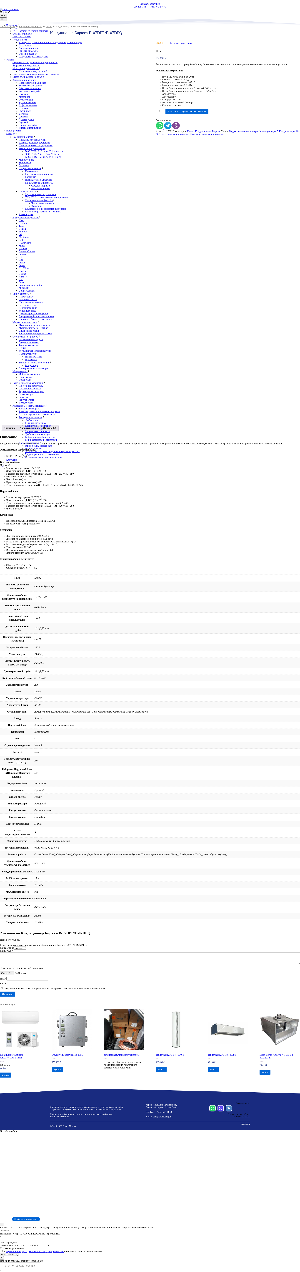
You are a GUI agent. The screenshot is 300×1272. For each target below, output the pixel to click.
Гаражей (23, 122)
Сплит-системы (20, 293)
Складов (23, 108)
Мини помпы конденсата (38, 445)
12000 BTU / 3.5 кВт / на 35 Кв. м (43, 157)
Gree (21, 257)
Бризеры (23, 397)
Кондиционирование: (24, 80)
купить (5, 1075)
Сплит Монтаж (69, 1126)
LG (20, 234)
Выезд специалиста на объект (28, 77)
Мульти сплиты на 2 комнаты (34, 325)
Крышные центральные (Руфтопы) (43, 211)
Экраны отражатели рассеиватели (37, 414)
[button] (7, 12)
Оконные (24, 165)
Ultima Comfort (26, 290)
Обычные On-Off (28, 299)
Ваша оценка (7, 948)
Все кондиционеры (22, 137)
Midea (22, 245)
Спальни (23, 116)
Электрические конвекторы (33, 368)
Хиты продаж (26, 214)
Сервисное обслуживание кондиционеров (35, 62)
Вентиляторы (26, 394)
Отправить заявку (9, 1254)
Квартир (23, 94)
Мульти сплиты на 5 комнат (33, 328)
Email (4, 983)
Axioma (23, 248)
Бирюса (23, 231)
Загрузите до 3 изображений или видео (22, 968)
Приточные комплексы (31, 385)
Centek (22, 228)
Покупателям (19, 39)
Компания (11, 25)
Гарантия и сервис (28, 51)
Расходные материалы (30, 417)
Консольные (31, 171)
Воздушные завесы (29, 342)
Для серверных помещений (33, 313)
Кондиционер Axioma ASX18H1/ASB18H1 (11, 1056)
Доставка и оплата (28, 48)
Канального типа (28, 308)
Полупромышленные (30, 168)
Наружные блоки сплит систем (35, 319)
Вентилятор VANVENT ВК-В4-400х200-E (277, 1056)
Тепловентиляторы (29, 345)
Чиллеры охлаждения (42, 203)
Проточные (31, 359)
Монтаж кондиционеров (25, 68)
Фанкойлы (36, 206)
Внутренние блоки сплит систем (36, 316)
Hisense (23, 276)
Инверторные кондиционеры (34, 142)
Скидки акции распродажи (33, 56)
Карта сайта (245, 1124)
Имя (3, 978)
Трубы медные (33, 420)
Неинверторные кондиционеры (35, 145)
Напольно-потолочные (31, 302)
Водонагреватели (28, 354)
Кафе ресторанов (28, 105)
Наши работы (13, 130)
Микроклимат (20, 371)
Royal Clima (25, 243)
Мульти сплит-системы (24, 322)
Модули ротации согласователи (42, 454)
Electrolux (24, 237)
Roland (22, 273)
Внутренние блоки (29, 330)
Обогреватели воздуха (31, 339)
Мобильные (25, 162)
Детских (23, 113)
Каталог (10, 133)
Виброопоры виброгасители (40, 437)
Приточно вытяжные (30, 388)
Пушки (22, 348)
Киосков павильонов (30, 127)
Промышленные (27, 191)
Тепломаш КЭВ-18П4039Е (222, 1054)
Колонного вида (27, 310)
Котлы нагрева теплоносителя (35, 350)
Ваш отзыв (6, 951)
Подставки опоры (34, 428)
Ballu (21, 240)
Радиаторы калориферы (31, 391)
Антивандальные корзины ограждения (39, 411)
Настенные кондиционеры (33, 139)
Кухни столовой (27, 102)
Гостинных (25, 111)
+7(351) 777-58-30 (163, 1112)
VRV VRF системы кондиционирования (46, 197)
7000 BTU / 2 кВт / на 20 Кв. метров (44, 151)
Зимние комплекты (35, 448)
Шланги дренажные (35, 423)
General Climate (27, 251)
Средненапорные (40, 185)
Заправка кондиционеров (26, 65)
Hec (21, 259)
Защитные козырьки (29, 408)
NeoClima (24, 268)
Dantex (22, 271)
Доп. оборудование (29, 443)
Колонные (30, 177)
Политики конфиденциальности (46, 1251)
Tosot (21, 226)
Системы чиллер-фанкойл (39, 200)
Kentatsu (23, 223)
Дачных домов (26, 119)
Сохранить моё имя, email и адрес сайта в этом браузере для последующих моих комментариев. (54, 988)
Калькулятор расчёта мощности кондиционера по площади (50, 42)
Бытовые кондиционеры (32, 148)
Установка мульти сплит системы (121, 1054)
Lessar (22, 265)
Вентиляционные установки (27, 383)
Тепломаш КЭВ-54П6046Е (170, 1054)
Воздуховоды (26, 402)
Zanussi (22, 254)
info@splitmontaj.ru (162, 1117)
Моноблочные (26, 159)
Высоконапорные (40, 188)
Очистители (25, 377)
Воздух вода (31, 365)
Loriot (22, 262)
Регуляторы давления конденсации (43, 457)
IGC (21, 279)
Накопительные (33, 356)
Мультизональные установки (40, 194)
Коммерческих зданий (30, 85)
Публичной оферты (16, 1251)
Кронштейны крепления (38, 425)
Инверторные (26, 296)
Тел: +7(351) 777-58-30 (154, 6)
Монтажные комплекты (37, 431)
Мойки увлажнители (30, 374)
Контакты (11, 459)
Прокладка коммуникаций (33, 71)
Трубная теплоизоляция (37, 434)
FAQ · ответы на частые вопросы (30, 31)
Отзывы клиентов (22, 33)
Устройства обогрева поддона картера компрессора (52, 451)
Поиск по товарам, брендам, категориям (21, 1260)
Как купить (25, 45)
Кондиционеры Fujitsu (30, 285)
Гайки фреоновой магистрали (41, 439)
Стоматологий (26, 99)
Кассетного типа (28, 305)
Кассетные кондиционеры (39, 174)
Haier (21, 220)
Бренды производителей (25, 217)
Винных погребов (28, 125)
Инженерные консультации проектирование (36, 74)
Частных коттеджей (29, 91)
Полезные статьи (21, 36)
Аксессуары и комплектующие (28, 405)
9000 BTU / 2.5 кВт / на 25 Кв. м (42, 154)
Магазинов (24, 97)
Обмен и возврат (28, 53)
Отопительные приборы (25, 336)
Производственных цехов (32, 82)
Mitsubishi (24, 288)
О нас (15, 28)
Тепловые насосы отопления (34, 362)
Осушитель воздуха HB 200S (67, 1054)
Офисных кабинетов (30, 88)
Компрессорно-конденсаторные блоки (45, 208)
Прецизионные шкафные (38, 179)
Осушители (25, 379)
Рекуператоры (26, 399)
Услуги (10, 59)
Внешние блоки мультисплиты (35, 333)
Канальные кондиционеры (39, 182)
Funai (21, 282)
